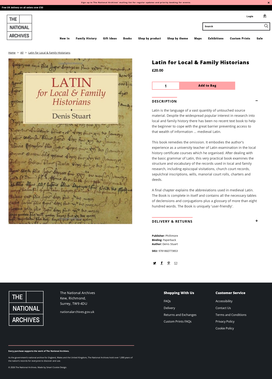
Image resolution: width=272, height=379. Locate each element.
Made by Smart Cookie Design (52, 367)
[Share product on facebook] (161, 263)
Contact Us (223, 308)
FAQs (167, 301)
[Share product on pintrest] (168, 263)
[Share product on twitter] (154, 263)
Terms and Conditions (231, 315)
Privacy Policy (225, 321)
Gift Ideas (110, 38)
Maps (198, 38)
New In (65, 38)
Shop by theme (177, 38)
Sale (260, 38)
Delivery (169, 308)
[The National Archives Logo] (23, 27)
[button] (206, 100)
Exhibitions (216, 38)
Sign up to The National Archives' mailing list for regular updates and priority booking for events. (136, 2)
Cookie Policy (225, 328)
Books (127, 38)
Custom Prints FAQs (178, 321)
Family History (86, 38)
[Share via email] (175, 263)
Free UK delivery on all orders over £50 (22, 7)
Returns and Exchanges (180, 315)
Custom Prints (240, 38)
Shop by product (149, 38)
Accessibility (224, 301)
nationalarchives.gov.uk (77, 312)
